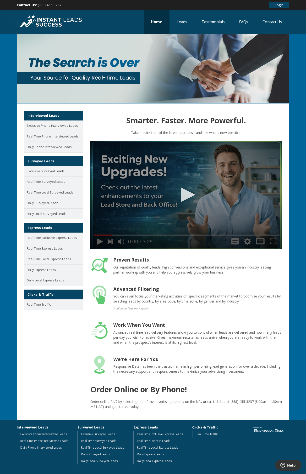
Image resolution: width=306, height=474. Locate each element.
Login (279, 5)
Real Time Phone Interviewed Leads (53, 136)
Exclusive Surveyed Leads (46, 171)
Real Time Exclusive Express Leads (52, 237)
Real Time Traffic (39, 304)
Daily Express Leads (41, 270)
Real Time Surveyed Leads (46, 181)
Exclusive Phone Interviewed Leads (52, 125)
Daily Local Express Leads (45, 280)
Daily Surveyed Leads (42, 203)
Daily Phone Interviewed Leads (49, 147)
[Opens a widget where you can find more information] (288, 466)
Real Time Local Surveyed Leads (50, 192)
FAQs (243, 21)
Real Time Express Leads (45, 248)
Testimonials (213, 21)
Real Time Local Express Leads (49, 259)
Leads (182, 21)
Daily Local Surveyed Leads (46, 213)
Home (156, 21)
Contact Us (272, 21)
